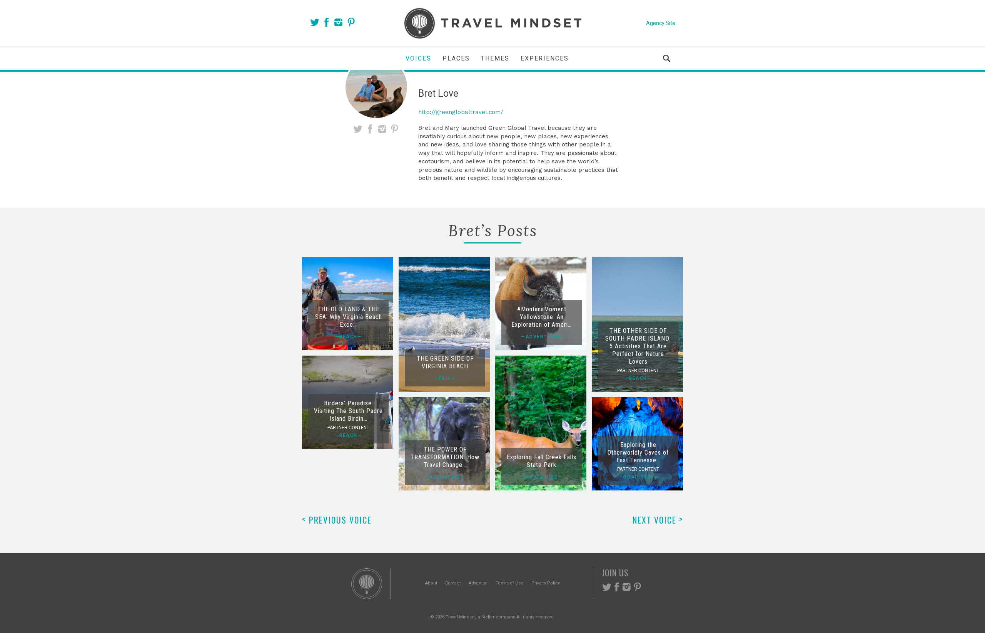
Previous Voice (337, 520)
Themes (495, 58)
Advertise (478, 583)
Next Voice (658, 520)
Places (456, 58)
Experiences (545, 58)
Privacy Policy (545, 583)
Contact (453, 583)
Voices (418, 58)
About (431, 583)
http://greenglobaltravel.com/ (460, 112)
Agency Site (660, 23)
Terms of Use (509, 583)
